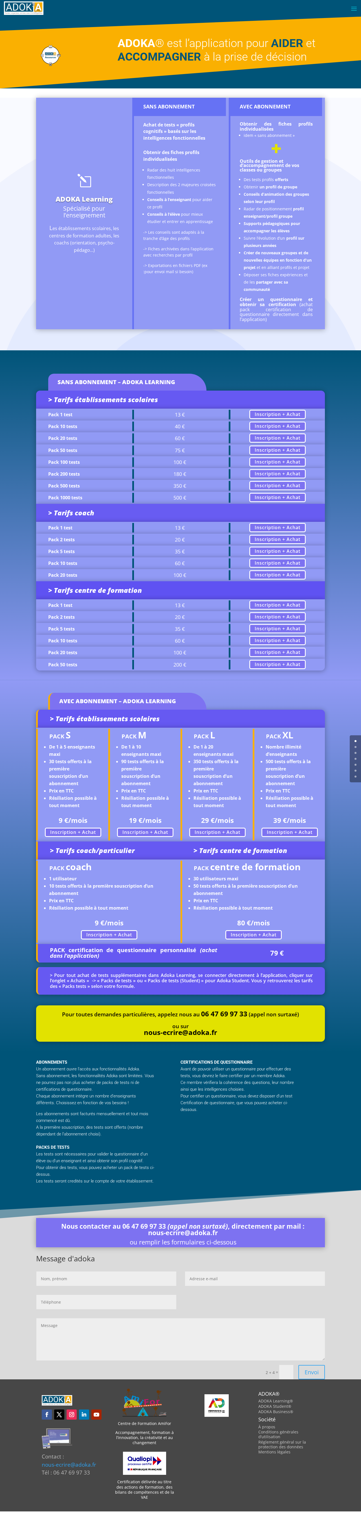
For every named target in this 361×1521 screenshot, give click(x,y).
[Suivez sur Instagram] (72, 1414)
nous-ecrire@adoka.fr (183, 1232)
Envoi (312, 1372)
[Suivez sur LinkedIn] (84, 1414)
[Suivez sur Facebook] (47, 1414)
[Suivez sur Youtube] (96, 1414)
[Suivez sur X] (59, 1414)
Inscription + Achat (277, 414)
